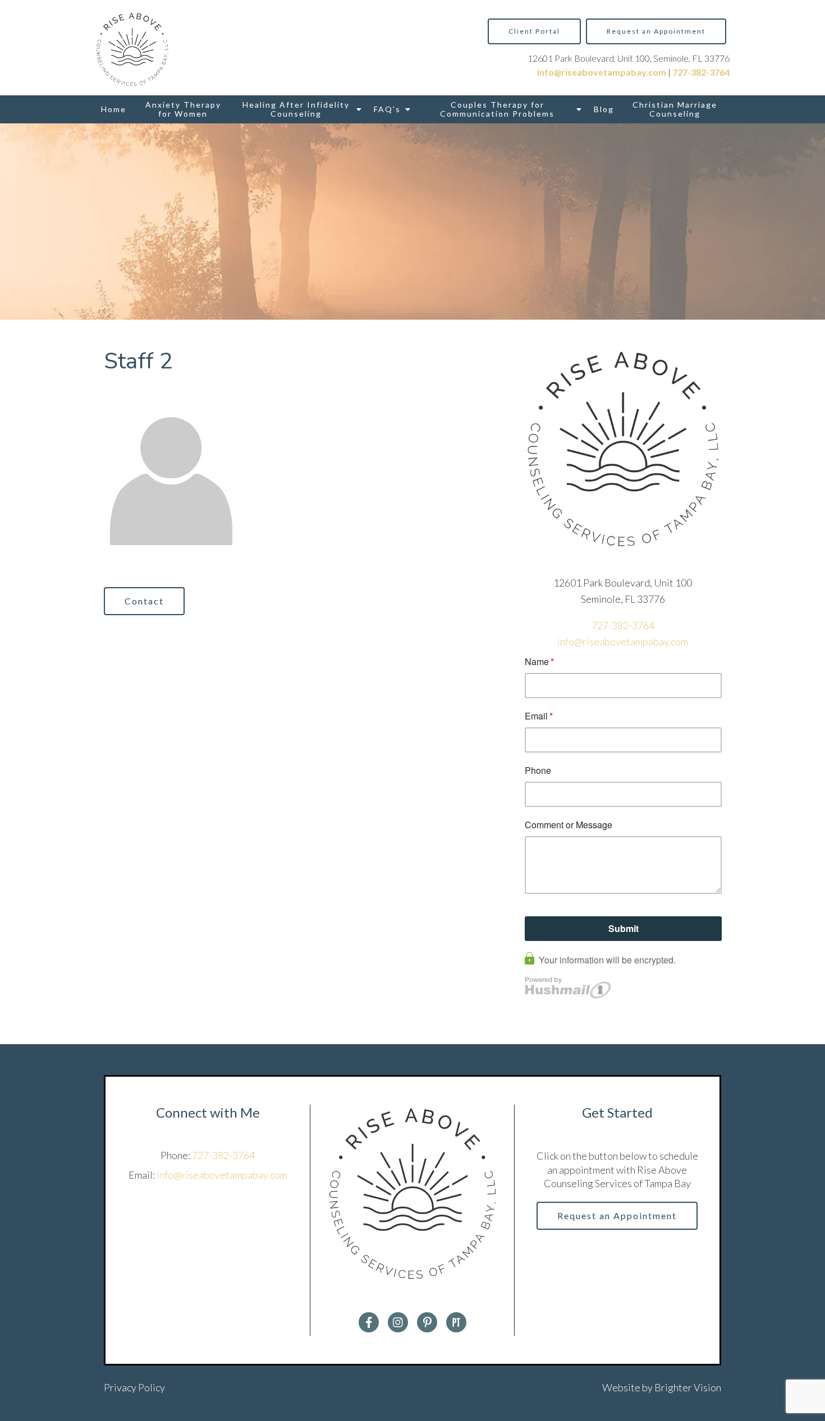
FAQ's (387, 109)
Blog (604, 109)
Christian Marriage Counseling (674, 109)
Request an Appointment (656, 31)
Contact (144, 601)
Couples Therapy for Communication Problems (497, 109)
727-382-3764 (623, 625)
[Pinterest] (427, 1322)
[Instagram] (398, 1322)
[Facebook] (369, 1322)
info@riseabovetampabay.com (622, 641)
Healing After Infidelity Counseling (296, 109)
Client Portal (534, 31)
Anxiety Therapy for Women (183, 109)
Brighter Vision (687, 1387)
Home (113, 109)
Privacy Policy (134, 1387)
